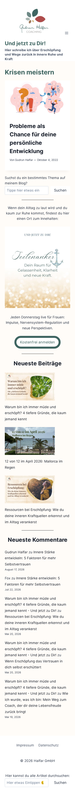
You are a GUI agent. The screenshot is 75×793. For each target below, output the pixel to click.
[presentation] (37, 98)
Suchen (60, 190)
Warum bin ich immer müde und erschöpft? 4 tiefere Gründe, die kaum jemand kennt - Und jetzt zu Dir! (35, 604)
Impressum (25, 745)
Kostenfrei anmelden (37, 342)
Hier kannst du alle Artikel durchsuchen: (37, 776)
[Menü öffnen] (66, 33)
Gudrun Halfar (24, 159)
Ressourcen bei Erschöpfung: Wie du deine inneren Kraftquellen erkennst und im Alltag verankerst (37, 516)
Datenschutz (48, 745)
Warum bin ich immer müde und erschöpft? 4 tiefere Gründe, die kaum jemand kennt (35, 413)
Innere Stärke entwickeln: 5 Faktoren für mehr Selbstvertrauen (30, 558)
